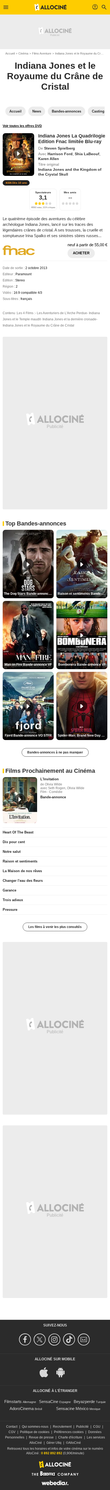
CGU (96, 1427)
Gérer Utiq (53, 1443)
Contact (11, 1427)
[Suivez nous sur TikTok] (70, 1339)
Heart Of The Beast (18, 832)
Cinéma (23, 53)
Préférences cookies (69, 1432)
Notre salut (12, 852)
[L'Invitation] (20, 800)
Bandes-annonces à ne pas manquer (55, 752)
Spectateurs (43, 192)
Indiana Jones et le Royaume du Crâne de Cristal (55, 76)
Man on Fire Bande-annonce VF (28, 664)
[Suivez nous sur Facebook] (26, 1339)
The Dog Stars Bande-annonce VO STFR (29, 594)
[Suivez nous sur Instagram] (55, 1339)
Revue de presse (41, 1437)
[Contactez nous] (84, 1339)
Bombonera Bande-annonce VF (82, 664)
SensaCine (48, 1401)
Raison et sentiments (20, 861)
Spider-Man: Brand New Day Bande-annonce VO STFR (82, 735)
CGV (12, 1432)
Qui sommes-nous (35, 1427)
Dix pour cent (14, 842)
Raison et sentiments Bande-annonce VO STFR (82, 594)
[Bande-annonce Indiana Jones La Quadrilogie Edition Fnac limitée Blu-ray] (18, 154)
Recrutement (62, 1427)
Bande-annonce (53, 797)
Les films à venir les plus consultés (55, 927)
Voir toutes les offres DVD (22, 126)
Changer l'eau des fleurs (23, 881)
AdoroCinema (22, 1408)
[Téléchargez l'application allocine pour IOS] (46, 1372)
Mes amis (70, 192)
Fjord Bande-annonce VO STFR (28, 735)
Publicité (82, 1427)
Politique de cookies (34, 1432)
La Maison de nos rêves (22, 871)
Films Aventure (41, 53)
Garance (9, 890)
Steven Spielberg (59, 148)
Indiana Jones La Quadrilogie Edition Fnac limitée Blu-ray (71, 138)
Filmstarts (13, 1401)
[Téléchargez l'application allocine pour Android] (63, 1372)
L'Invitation (49, 779)
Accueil (10, 53)
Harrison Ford (60, 154)
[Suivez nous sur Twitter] (40, 1339)
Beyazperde (84, 1401)
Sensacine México (72, 1408)
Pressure (10, 910)
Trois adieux (13, 900)
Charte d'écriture (70, 1437)
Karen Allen (48, 159)
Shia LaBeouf (87, 154)
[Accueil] (50, 7)
